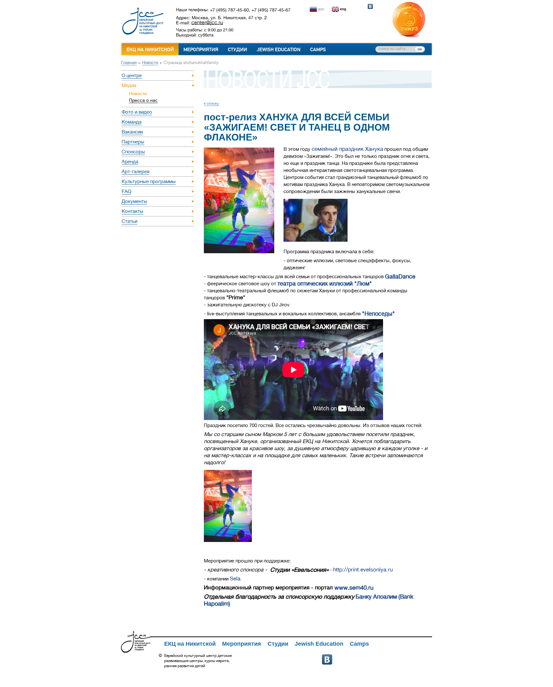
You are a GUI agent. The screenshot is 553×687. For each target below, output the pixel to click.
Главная (129, 62)
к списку (211, 103)
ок (420, 49)
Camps (318, 49)
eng (343, 9)
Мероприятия (200, 49)
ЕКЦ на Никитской (150, 49)
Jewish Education (279, 49)
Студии (237, 49)
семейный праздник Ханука (347, 149)
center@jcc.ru (207, 22)
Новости (150, 62)
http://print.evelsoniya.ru (363, 570)
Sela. (236, 579)
